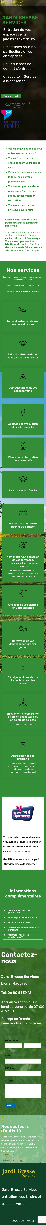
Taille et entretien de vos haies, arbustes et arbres (23, 356)
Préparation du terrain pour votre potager (23, 525)
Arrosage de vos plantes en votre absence (23, 606)
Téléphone (10, 1068)
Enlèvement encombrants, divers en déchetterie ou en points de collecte (23, 716)
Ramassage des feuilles (23, 490)
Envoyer (10, 1105)
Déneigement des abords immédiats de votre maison (23, 680)
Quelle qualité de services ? (22, 917)
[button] (23, 911)
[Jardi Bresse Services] (12, 3)
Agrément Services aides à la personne (23, 928)
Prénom (8, 1050)
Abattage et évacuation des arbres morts (23, 425)
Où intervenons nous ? (20, 922)
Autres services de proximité (23, 757)
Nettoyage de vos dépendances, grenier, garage (23, 644)
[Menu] (43, 3)
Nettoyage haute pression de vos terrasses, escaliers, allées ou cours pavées (23, 561)
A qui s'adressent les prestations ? (19, 911)
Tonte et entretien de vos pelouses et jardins (22, 323)
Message (10, 1081)
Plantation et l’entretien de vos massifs (23, 459)
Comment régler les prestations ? (18, 936)
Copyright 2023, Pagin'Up (23, 1221)
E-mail (8, 1056)
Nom (26, 1050)
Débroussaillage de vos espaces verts (23, 389)
